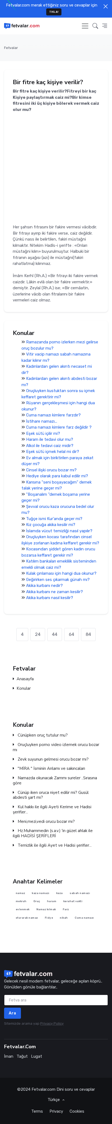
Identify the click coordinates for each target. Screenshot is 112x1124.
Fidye (49, 917)
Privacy (56, 1111)
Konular (24, 688)
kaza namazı (40, 893)
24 (38, 634)
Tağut (22, 1056)
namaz (20, 893)
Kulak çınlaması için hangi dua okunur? (61, 573)
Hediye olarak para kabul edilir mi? (57, 476)
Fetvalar (11, 48)
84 (88, 634)
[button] (95, 26)
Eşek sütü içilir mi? (43, 433)
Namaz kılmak (46, 909)
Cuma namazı (84, 917)
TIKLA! (54, 11)
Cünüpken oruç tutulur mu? (42, 735)
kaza (59, 893)
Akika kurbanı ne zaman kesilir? (54, 591)
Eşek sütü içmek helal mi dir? (52, 451)
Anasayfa (25, 679)
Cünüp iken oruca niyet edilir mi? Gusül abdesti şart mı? (51, 795)
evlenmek (23, 909)
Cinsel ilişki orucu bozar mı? (51, 470)
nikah (64, 917)
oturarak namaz (27, 917)
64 (71, 634)
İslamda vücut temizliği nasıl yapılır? (59, 530)
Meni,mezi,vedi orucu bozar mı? (46, 821)
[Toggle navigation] (85, 26)
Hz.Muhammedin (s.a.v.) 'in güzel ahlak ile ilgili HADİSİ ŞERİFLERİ (53, 833)
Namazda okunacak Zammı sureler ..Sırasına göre (55, 780)
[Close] (105, 6)
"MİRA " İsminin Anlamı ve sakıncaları (51, 768)
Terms (37, 1111)
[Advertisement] (56, 168)
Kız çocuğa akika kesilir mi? (50, 524)
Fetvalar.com (43, 1089)
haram (52, 901)
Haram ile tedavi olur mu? (49, 439)
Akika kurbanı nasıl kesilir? (49, 597)
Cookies (77, 1111)
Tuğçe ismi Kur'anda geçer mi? (54, 518)
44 (54, 634)
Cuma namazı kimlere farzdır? (53, 415)
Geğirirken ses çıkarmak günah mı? (58, 579)
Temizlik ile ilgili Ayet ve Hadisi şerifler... (54, 845)
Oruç (36, 901)
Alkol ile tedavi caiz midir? (49, 445)
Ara (12, 1013)
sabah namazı (80, 893)
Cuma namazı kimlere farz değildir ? (59, 427)
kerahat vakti (73, 901)
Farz (66, 909)
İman (8, 1056)
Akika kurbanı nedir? (44, 585)
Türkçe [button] (54, 1099)
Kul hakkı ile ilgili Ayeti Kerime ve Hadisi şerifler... (52, 809)
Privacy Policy (52, 1023)
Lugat (36, 1056)
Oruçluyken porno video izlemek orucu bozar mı (56, 747)
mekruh (21, 901)
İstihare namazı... (41, 421)
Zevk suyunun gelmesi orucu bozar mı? (53, 759)
